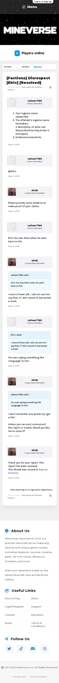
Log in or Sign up (43, 1)
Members (37, 614)
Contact (10, 614)
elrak (34, 190)
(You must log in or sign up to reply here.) (31, 490)
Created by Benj (38, 677)
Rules (8, 623)
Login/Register (14, 606)
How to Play (12, 598)
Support (36, 606)
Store (34, 598)
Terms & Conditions (38, 624)
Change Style (19, 677)
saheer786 (35, 100)
